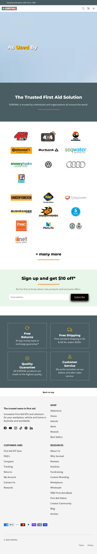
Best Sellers (8, 48)
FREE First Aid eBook (61, 492)
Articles (54, 513)
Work (53, 426)
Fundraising (56, 471)
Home (53, 416)
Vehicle (54, 421)
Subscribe (79, 297)
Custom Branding (59, 477)
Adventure (56, 410)
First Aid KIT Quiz (13, 450)
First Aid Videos (58, 498)
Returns (8, 471)
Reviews (54, 461)
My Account (10, 477)
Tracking (8, 466)
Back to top (48, 392)
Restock (6, 35)
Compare (9, 461)
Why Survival (57, 456)
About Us (55, 450)
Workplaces (56, 482)
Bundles (6, 21)
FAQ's (7, 456)
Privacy (90, 545)
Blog (52, 508)
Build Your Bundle (12, 62)
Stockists (55, 466)
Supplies (6, 42)
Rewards (8, 487)
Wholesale (55, 487)
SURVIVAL (13, 540)
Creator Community (60, 503)
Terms (81, 545)
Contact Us (9, 482)
